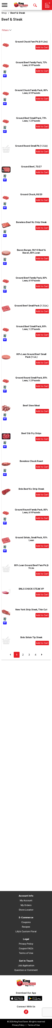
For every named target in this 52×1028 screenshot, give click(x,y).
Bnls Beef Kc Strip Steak (31, 489)
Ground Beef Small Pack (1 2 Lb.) (31, 305)
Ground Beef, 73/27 (31, 166)
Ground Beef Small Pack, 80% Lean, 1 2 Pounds (31, 327)
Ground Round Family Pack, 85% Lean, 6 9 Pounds (31, 511)
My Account (26, 900)
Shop (4, 12)
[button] (42, 47)
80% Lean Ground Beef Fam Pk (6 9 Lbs (31, 566)
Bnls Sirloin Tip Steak (31, 637)
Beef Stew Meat (31, 405)
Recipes (26, 926)
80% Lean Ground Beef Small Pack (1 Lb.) (31, 355)
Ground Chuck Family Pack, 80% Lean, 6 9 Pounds (31, 91)
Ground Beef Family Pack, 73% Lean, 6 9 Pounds (31, 64)
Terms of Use (26, 953)
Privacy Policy (26, 943)
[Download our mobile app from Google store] (35, 998)
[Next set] (42, 655)
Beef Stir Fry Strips (31, 433)
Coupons (26, 922)
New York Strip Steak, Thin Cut (31, 609)
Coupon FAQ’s (26, 948)
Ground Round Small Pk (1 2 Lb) (31, 145)
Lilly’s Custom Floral (26, 931)
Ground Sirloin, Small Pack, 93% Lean (31, 539)
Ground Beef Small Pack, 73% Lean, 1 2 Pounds (31, 119)
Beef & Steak (17, 12)
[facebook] (26, 1012)
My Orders (26, 905)
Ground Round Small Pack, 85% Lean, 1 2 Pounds (31, 379)
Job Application (26, 965)
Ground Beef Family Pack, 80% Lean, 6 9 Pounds (31, 279)
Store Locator (26, 909)
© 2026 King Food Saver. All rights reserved (26, 1022)
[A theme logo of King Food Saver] (20, 5)
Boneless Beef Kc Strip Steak (31, 222)
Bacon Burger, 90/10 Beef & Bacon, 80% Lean (31, 251)
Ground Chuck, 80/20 (31, 194)
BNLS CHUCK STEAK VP (31, 588)
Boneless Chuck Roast (31, 461)
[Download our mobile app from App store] (17, 998)
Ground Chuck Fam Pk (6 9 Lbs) (31, 41)
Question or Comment (26, 970)
